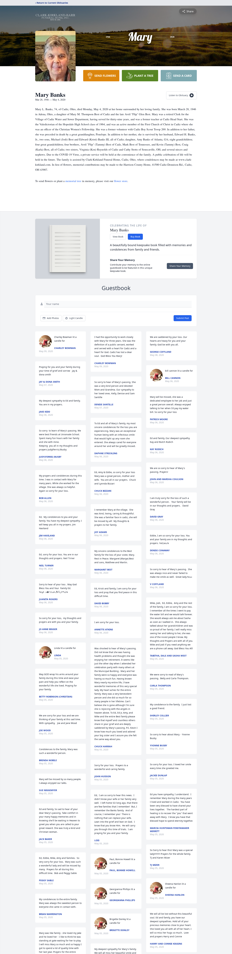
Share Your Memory (180, 265)
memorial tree (73, 181)
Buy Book (135, 236)
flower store (120, 181)
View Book (118, 236)
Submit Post (182, 318)
